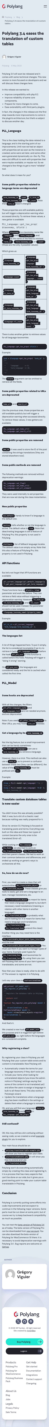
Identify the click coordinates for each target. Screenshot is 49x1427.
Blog (18, 17)
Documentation (33, 1370)
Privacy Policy (12, 1408)
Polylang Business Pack (14, 1380)
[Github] (24, 1321)
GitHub (5, 1247)
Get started (31, 1366)
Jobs (8, 1399)
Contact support (34, 1379)
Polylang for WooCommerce (13, 1372)
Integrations (32, 1375)
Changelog (31, 1383)
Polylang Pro (12, 1366)
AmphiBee (31, 1330)
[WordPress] (30, 1321)
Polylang (8, 17)
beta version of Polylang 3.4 (31, 1224)
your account (33, 1231)
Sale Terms (11, 1412)
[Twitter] (18, 1321)
